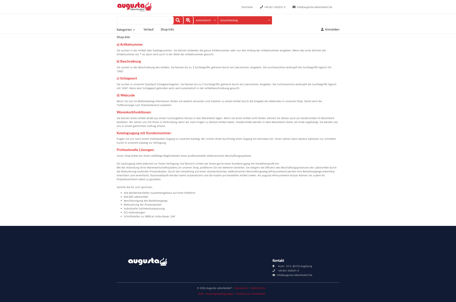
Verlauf (149, 29)
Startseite (247, 7)
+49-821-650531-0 (274, 7)
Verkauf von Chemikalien (251, 293)
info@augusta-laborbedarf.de (314, 7)
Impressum (241, 288)
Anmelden (331, 29)
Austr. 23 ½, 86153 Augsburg (295, 266)
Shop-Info (167, 29)
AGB (200, 293)
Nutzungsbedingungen (220, 293)
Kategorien (124, 30)
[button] (205, 20)
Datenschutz (257, 288)
